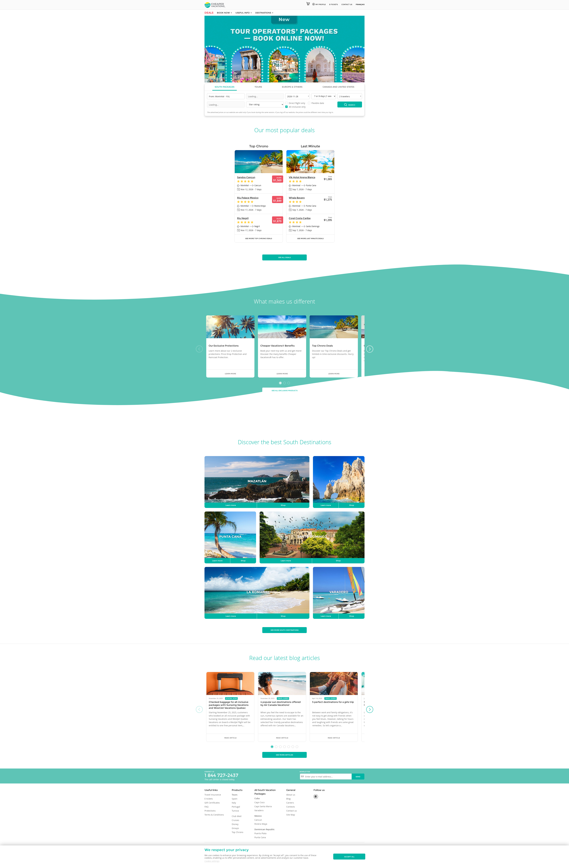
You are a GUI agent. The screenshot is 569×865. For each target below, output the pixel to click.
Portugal (236, 806)
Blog (288, 798)
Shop (283, 505)
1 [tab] (280, 78)
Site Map (290, 814)
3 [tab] (288, 78)
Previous (210, 49)
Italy (234, 802)
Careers (290, 802)
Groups (235, 828)
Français (360, 4)
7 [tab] (297, 746)
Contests (290, 806)
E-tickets (333, 4)
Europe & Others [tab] (292, 87)
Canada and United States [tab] (338, 87)
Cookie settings (211, 861)
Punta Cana (260, 837)
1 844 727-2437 (221, 775)
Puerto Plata (260, 833)
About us (290, 794)
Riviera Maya (260, 823)
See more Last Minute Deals (310, 238)
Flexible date (316, 103)
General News (231, 698)
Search (351, 105)
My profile (320, 4)
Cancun (258, 819)
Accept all (349, 857)
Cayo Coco (259, 802)
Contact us (346, 4)
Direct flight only (295, 103)
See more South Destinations (285, 630)
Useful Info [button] (242, 12)
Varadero (258, 810)
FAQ (206, 806)
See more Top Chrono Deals (258, 238)
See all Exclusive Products (285, 391)
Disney (235, 824)
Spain (234, 798)
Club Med (236, 816)
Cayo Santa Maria (263, 806)
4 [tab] (284, 746)
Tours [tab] (258, 87)
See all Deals (284, 257)
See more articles (284, 755)
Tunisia (235, 810)
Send (358, 777)
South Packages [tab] (224, 87)
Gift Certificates (212, 802)
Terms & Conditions (214, 814)
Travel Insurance (212, 794)
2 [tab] (284, 78)
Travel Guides (283, 698)
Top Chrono (237, 832)
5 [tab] (288, 746)
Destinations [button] (263, 12)
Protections (210, 810)
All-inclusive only (296, 106)
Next (358, 49)
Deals (208, 12)
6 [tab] (293, 746)
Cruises (235, 820)
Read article (230, 738)
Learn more (230, 374)
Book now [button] (223, 12)
